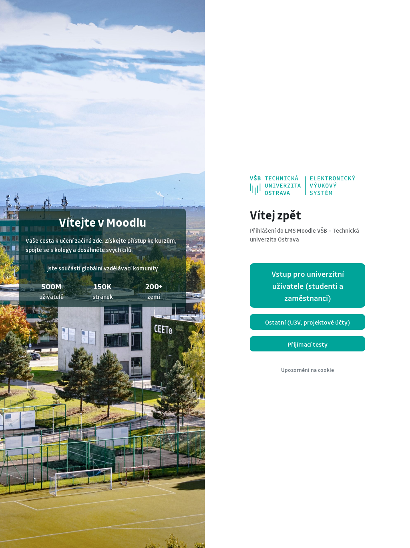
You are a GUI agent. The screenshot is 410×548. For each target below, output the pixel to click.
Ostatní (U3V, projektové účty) (307, 322)
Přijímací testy (307, 344)
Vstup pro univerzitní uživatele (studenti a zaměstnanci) (307, 286)
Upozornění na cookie (307, 370)
